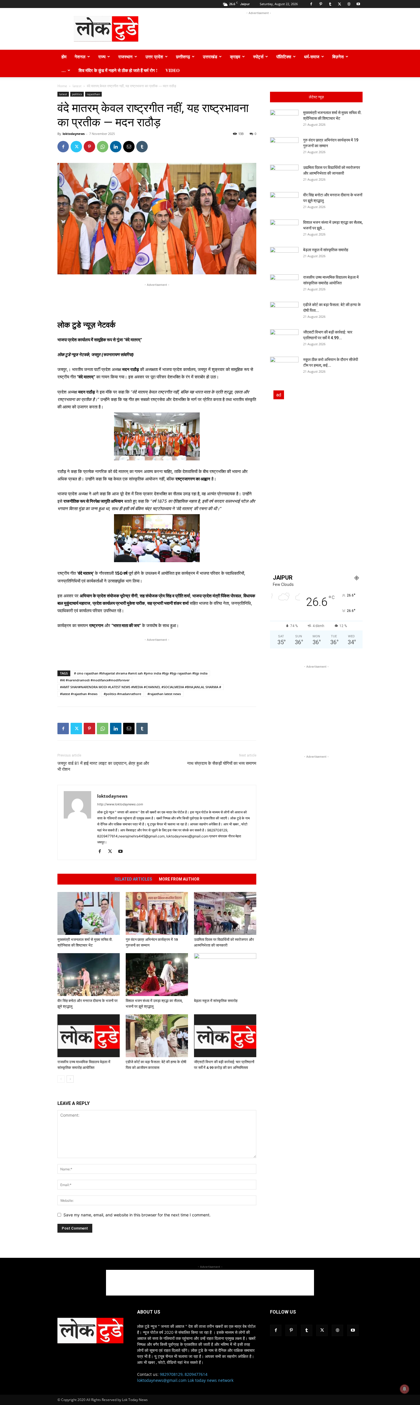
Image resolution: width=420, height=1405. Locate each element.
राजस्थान (125, 56)
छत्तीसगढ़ (183, 56)
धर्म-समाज (311, 56)
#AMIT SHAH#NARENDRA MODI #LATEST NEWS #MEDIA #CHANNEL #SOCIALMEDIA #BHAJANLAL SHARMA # (140, 687)
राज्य (101, 56)
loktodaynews (74, 133)
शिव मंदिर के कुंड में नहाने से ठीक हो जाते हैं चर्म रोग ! (118, 70)
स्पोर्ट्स (258, 56)
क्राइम (235, 56)
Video (172, 70)
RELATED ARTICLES (133, 879)
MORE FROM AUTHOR (179, 879)
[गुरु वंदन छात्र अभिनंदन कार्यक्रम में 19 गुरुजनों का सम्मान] (157, 913)
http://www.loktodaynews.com (120, 804)
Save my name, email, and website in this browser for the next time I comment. (137, 1214)
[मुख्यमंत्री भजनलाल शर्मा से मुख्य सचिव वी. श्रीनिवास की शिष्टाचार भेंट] (88, 913)
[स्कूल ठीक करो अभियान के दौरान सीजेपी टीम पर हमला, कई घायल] (284, 367)
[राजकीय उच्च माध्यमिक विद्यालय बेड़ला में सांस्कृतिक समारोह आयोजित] (88, 1035)
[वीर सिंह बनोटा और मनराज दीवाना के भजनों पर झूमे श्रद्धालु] (88, 974)
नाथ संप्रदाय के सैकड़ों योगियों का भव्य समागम (221, 763)
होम (64, 56)
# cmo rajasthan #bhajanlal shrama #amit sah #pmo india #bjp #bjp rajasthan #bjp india (140, 673)
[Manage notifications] (404, 1389)
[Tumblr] (330, 4)
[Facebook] (311, 4)
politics (77, 94)
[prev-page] (61, 1079)
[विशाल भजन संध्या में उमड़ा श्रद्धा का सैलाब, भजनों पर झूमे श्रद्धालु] (157, 974)
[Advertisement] (259, 29)
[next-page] (70, 1079)
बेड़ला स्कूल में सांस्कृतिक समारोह (215, 1001)
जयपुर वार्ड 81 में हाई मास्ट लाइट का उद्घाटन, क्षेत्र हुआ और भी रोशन (103, 766)
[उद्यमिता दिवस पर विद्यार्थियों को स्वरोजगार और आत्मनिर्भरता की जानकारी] (225, 913)
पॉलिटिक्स (283, 56)
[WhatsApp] (102, 146)
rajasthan (93, 94)
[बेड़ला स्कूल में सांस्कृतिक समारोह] (225, 974)
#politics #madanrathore (122, 694)
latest (77, 85)
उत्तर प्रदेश (154, 56)
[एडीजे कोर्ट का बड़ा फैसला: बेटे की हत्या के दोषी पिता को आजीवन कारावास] (157, 1035)
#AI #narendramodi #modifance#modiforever (95, 680)
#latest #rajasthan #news (78, 694)
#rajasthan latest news (164, 694)
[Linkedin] (115, 146)
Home (62, 85)
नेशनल (80, 56)
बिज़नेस (338, 56)
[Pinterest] (320, 4)
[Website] (349, 4)
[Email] (129, 146)
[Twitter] (339, 4)
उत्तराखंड (210, 56)
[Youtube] (358, 4)
